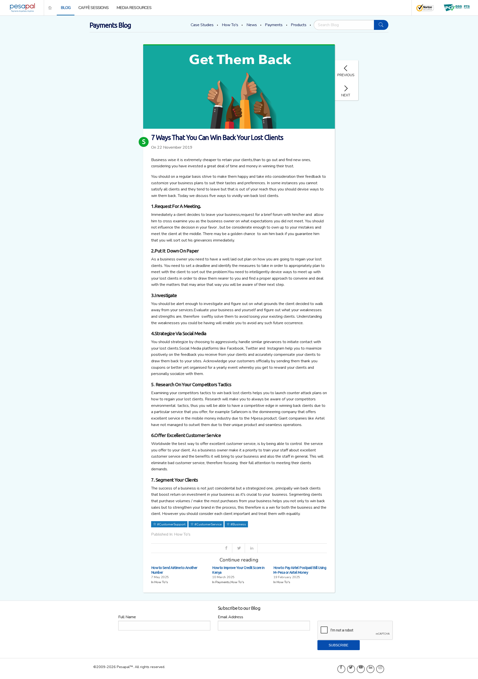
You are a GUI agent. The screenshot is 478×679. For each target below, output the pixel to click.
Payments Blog (110, 25)
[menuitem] (21, 7)
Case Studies (202, 25)
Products (298, 25)
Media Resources (134, 7)
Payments (274, 25)
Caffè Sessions (93, 7)
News (251, 25)
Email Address (230, 617)
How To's (230, 25)
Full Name (127, 617)
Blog (65, 7)
